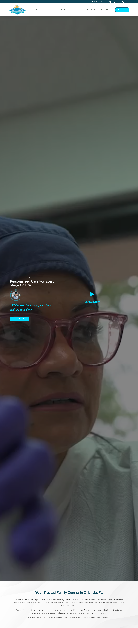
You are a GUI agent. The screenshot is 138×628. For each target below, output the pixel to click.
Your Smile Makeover (51, 10)
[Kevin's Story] (91, 294)
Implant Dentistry (36, 10)
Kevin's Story (92, 302)
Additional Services (67, 10)
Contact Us (105, 10)
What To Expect (82, 10)
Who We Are (94, 10)
